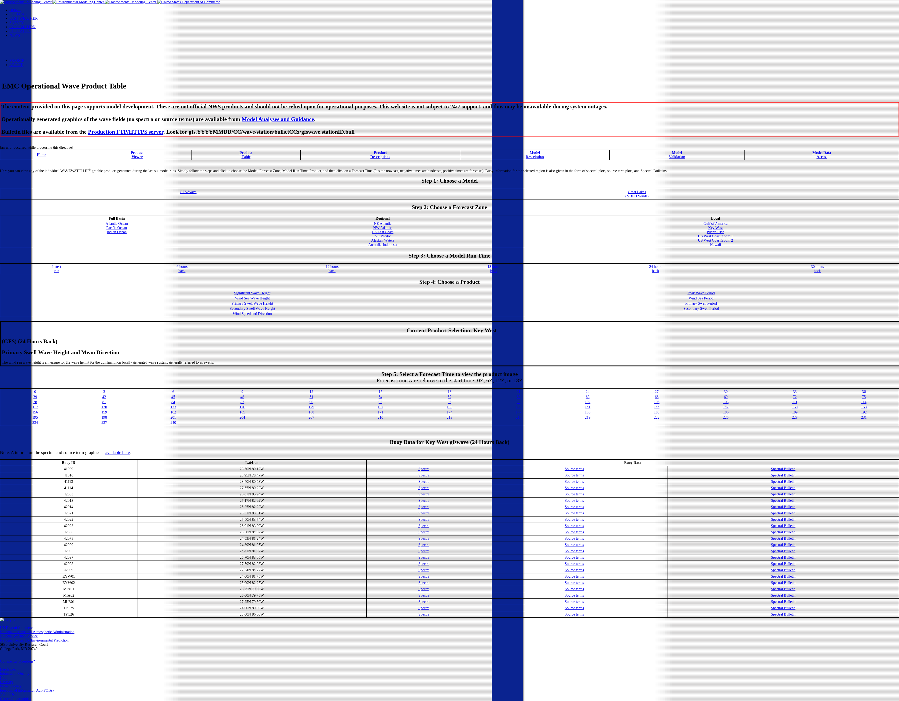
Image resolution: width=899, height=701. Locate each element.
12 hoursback (332, 269)
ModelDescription (535, 155)
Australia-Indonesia (382, 245)
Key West (715, 228)
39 (35, 397)
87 (242, 402)
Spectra (423, 469)
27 (657, 392)
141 (587, 407)
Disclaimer (8, 669)
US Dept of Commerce (17, 628)
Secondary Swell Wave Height (252, 308)
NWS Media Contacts (35, 56)
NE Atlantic (382, 223)
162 (173, 412)
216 (518, 417)
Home (41, 155)
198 (104, 417)
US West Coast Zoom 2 (715, 240)
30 (726, 392)
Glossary (6, 682)
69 (726, 397)
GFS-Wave (188, 192)
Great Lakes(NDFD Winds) (636, 194)
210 (380, 417)
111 (794, 402)
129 (311, 407)
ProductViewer (137, 155)
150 (795, 407)
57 (449, 397)
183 (657, 412)
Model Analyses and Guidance (278, 119)
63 (588, 397)
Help (3, 678)
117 (35, 407)
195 (35, 417)
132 (380, 407)
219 (587, 417)
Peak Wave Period (701, 293)
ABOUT (16, 65)
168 (311, 412)
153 (864, 407)
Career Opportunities (15, 699)
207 (311, 417)
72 (795, 397)
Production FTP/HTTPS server (125, 132)
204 (242, 417)
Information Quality (14, 673)
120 (104, 407)
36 (864, 392)
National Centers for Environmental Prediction (34, 640)
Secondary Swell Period (701, 308)
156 (35, 412)
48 (242, 397)
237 (104, 422)
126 (242, 407)
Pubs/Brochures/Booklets (37, 52)
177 (518, 412)
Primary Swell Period (701, 303)
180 (587, 412)
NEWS (14, 35)
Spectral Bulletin (783, 469)
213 (449, 417)
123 (173, 407)
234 (35, 422)
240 (173, 422)
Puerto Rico (715, 232)
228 (795, 417)
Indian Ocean (117, 232)
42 (104, 397)
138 (518, 407)
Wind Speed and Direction (252, 314)
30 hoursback (817, 269)
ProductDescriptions (380, 155)
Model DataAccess (821, 155)
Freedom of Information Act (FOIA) (27, 690)
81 (104, 402)
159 (104, 412)
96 (449, 402)
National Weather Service (19, 636)
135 (449, 407)
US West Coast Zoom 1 (715, 236)
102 (587, 402)
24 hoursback (655, 269)
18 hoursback (493, 269)
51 (311, 397)
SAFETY (16, 23)
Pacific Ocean (116, 228)
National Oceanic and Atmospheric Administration (37, 632)
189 (795, 412)
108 (726, 402)
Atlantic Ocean (117, 223)
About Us (7, 695)
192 (864, 412)
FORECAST (19, 14)
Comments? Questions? (17, 661)
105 (657, 402)
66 (657, 397)
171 (380, 412)
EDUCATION (20, 31)
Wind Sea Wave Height (252, 298)
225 (726, 417)
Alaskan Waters (382, 240)
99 (518, 402)
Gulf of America (716, 223)
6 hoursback (182, 269)
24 (588, 392)
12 (311, 392)
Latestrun (56, 269)
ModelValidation (677, 155)
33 (795, 392)
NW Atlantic (382, 228)
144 (657, 407)
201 (173, 417)
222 (657, 417)
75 (864, 397)
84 (173, 402)
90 (311, 402)
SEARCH (17, 61)
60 (518, 397)
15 (380, 392)
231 (864, 417)
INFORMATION (22, 27)
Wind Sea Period (701, 298)
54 (380, 397)
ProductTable (245, 155)
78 (35, 402)
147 (726, 407)
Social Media (28, 48)
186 (726, 412)
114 (863, 402)
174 (449, 412)
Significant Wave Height (252, 293)
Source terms (574, 469)
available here (117, 452)
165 (242, 412)
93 (380, 402)
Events (24, 44)
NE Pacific (383, 236)
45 (173, 397)
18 (449, 392)
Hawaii (715, 245)
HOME (15, 10)
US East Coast (382, 232)
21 (518, 392)
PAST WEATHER (23, 18)
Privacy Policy (11, 686)
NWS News (28, 39)
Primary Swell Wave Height (252, 303)
